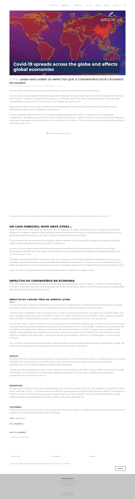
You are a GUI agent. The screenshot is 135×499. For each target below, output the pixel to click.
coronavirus (20, 418)
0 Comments (50, 86)
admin (40, 86)
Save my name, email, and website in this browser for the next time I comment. (41, 464)
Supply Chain (30, 86)
